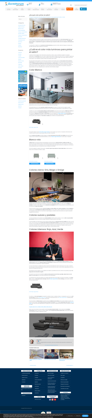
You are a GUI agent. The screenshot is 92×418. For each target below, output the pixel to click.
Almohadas (20, 62)
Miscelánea (20, 46)
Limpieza (19, 45)
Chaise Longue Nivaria (63, 297)
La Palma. (63, 399)
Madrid (66, 395)
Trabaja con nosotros (64, 373)
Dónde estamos (21, 102)
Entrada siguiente (70, 365)
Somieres (19, 54)
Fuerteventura (67, 398)
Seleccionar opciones (34, 163)
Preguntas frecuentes (64, 384)
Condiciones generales (26, 373)
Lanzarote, (63, 398)
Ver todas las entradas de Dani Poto (51, 345)
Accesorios (20, 67)
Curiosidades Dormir (21, 40)
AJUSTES (32, 417)
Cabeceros (20, 64)
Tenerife (62, 397)
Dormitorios (20, 41)
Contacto (19, 107)
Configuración (78, 415)
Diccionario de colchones (65, 386)
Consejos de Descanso (22, 38)
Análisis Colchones (21, 26)
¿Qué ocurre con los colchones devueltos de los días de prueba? (52, 391)
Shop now (51, 326)
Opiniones (20, 106)
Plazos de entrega (51, 375)
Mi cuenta (23, 395)
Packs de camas (21, 60)
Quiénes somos (20, 104)
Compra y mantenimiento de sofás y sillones (38, 17)
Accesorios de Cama (21, 25)
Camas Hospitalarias (21, 30)
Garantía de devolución (52, 380)
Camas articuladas (21, 57)
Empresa (19, 43)
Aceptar (85, 415)
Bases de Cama (20, 28)
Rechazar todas (70, 415)
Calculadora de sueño (65, 388)
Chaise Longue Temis (42, 297)
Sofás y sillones (37, 390)
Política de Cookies (50, 417)
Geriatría (19, 59)
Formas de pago (51, 373)
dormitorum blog (38, 399)
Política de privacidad (64, 381)
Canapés (19, 55)
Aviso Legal (63, 375)
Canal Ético (63, 377)
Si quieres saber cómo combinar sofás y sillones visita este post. (40, 306)
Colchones (20, 52)
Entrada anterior (32, 365)
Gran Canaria (66, 397)
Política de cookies (64, 379)
